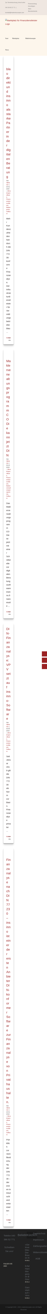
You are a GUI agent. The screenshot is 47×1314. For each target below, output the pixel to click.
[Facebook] (7, 1272)
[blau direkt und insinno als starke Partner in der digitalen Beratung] (8, 59)
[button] (13, 50)
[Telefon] (44, 660)
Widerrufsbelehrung (37, 1252)
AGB (37, 1258)
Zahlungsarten (37, 1246)
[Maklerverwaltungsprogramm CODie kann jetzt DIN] (8, 352)
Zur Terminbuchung (11, 2)
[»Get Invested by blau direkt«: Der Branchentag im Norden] (21, 1253)
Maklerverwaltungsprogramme (8, 490)
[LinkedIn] (10, 1272)
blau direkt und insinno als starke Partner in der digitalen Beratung (8, 123)
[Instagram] (4, 1272)
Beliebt (22, 1235)
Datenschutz (37, 1233)
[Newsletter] (44, 666)
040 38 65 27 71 (10, 7)
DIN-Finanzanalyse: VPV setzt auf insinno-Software (8, 673)
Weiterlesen (10, 338)
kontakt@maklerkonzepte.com (14, 12)
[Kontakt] (44, 653)
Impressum (37, 1239)
